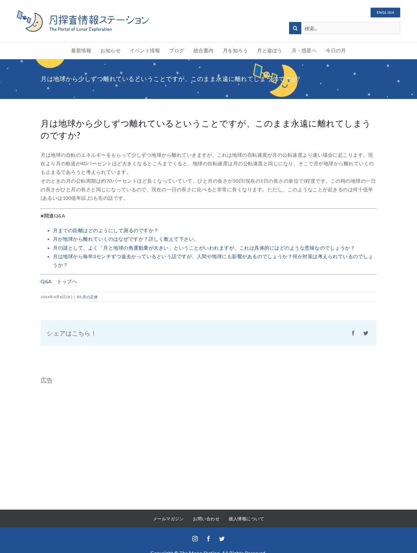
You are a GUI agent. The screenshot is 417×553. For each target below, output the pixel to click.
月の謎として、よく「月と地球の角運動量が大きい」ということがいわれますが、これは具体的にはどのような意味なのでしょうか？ (204, 248)
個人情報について (246, 518)
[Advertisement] (92, 447)
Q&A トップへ (59, 281)
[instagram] (195, 538)
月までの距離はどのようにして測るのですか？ (106, 230)
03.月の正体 (87, 297)
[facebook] (208, 538)
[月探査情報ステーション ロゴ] (83, 13)
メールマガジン (168, 518)
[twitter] (222, 538)
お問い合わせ (206, 518)
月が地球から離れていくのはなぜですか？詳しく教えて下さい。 (126, 239)
